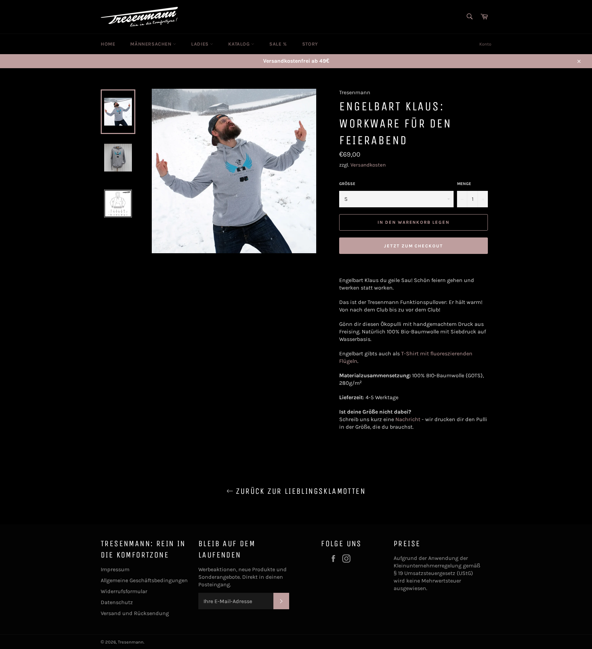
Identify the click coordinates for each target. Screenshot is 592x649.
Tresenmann (131, 642)
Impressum (115, 569)
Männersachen (151, 44)
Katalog (239, 44)
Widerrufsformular (124, 591)
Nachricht (407, 419)
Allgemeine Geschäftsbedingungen (144, 580)
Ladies (200, 44)
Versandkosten (368, 165)
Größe (347, 183)
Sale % (278, 44)
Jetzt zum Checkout (413, 245)
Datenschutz (117, 602)
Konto (485, 44)
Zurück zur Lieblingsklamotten (299, 491)
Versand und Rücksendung (135, 613)
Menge (464, 183)
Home (108, 44)
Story (310, 44)
